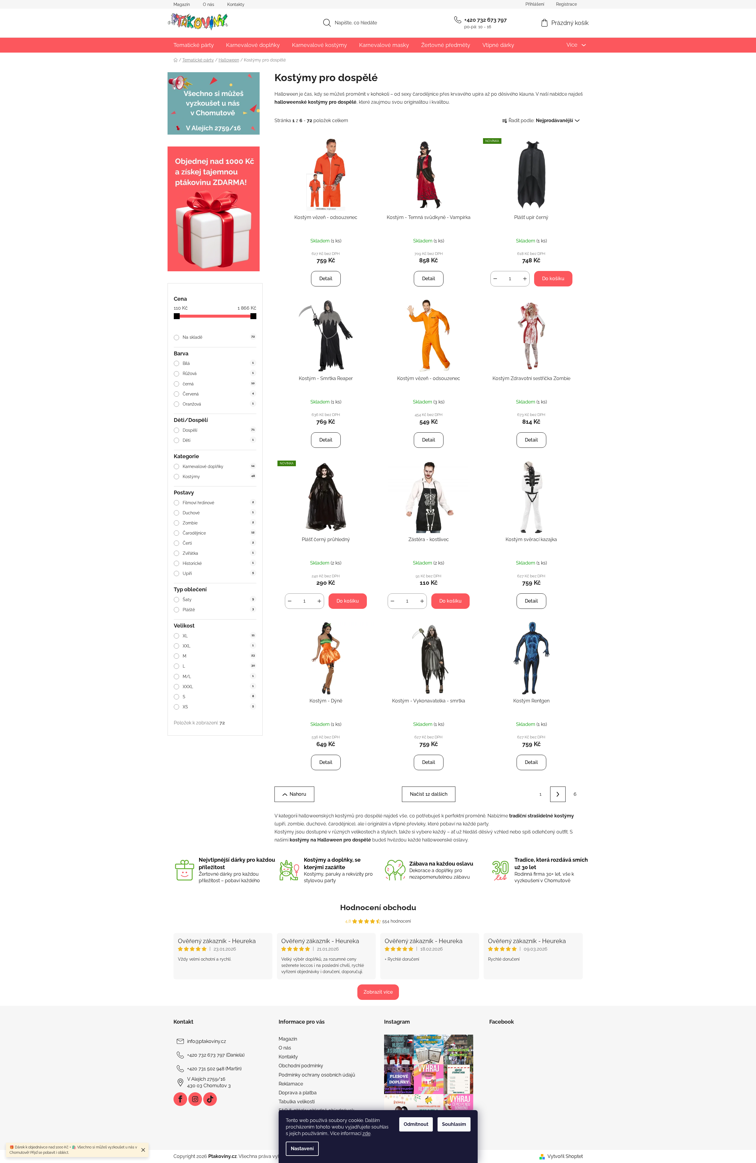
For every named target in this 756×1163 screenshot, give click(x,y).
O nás (208, 4)
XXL (218, 646)
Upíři (218, 573)
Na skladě (219, 337)
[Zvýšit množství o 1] (524, 278)
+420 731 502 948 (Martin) (214, 1068)
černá (219, 384)
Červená (218, 394)
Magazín (181, 4)
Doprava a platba (298, 1093)
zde (366, 1133)
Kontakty (235, 4)
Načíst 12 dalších (428, 794)
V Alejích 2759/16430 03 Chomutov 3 (209, 1082)
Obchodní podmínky (301, 1066)
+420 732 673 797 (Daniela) (215, 1055)
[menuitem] (194, 45)
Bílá (218, 363)
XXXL (218, 686)
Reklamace (291, 1084)
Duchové (218, 512)
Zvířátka (218, 553)
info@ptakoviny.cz (206, 1041)
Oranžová (218, 404)
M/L (218, 676)
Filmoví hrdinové (218, 502)
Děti (218, 440)
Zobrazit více (378, 992)
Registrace (566, 4)
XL (218, 635)
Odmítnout (416, 1124)
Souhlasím (454, 1124)
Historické (218, 563)
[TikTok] (210, 1099)
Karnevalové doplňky (219, 466)
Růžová (218, 373)
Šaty (218, 599)
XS (218, 707)
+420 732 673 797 (485, 20)
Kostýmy (219, 476)
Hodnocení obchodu (378, 907)
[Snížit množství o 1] (495, 278)
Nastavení (302, 1148)
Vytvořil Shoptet (565, 1156)
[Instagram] (195, 1099)
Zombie (218, 523)
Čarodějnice (219, 533)
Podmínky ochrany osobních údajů (317, 1075)
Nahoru (298, 794)
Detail (325, 278)
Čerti (218, 543)
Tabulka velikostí (297, 1101)
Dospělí (219, 430)
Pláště (218, 609)
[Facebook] (180, 1099)
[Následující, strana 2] (558, 794)
